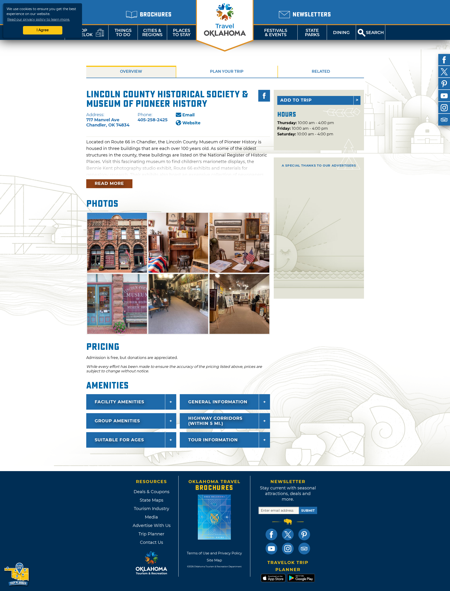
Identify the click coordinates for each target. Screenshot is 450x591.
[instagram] (444, 108)
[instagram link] (288, 548)
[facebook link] (271, 534)
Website (191, 123)
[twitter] (444, 72)
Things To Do (123, 32)
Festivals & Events (275, 32)
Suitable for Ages (119, 439)
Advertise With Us (151, 525)
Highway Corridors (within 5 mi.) (215, 421)
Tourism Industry (151, 508)
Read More (109, 183)
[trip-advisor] (444, 120)
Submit (308, 510)
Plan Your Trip (227, 71)
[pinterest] (444, 84)
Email (188, 115)
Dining (341, 32)
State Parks (312, 32)
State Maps (151, 500)
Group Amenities (117, 420)
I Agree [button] (43, 30)
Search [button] (375, 32)
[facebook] (444, 60)
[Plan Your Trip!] (17, 574)
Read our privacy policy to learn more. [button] (38, 19)
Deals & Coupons (151, 491)
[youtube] (444, 96)
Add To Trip (296, 100)
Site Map (214, 560)
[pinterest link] (304, 534)
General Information (218, 401)
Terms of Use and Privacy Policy (214, 553)
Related (321, 71)
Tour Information (213, 439)
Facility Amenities (119, 401)
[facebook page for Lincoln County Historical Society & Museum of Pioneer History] (264, 96)
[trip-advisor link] (304, 548)
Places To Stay (182, 32)
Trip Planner (151, 534)
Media (151, 517)
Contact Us (151, 542)
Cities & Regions (152, 32)
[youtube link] (271, 548)
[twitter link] (288, 534)
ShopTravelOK (81, 32)
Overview (131, 71)
